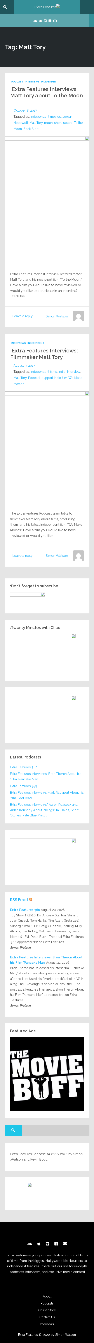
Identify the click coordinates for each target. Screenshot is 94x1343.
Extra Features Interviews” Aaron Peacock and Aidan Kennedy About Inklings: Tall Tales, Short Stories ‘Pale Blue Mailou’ (44, 810)
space (67, 122)
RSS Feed (19, 899)
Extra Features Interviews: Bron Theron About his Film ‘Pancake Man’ (45, 776)
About (47, 1296)
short (58, 122)
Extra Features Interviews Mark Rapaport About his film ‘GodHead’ (47, 795)
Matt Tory (36, 122)
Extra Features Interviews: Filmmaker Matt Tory (44, 353)
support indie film (54, 378)
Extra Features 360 (23, 767)
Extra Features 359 (23, 786)
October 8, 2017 (25, 110)
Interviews (32, 81)
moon (48, 122)
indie (62, 371)
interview (73, 371)
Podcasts (47, 1303)
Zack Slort (30, 129)
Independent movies (46, 116)
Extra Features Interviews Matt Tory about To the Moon (46, 92)
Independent (49, 81)
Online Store (47, 1310)
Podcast (17, 81)
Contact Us (47, 1317)
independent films (44, 371)
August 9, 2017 (24, 365)
